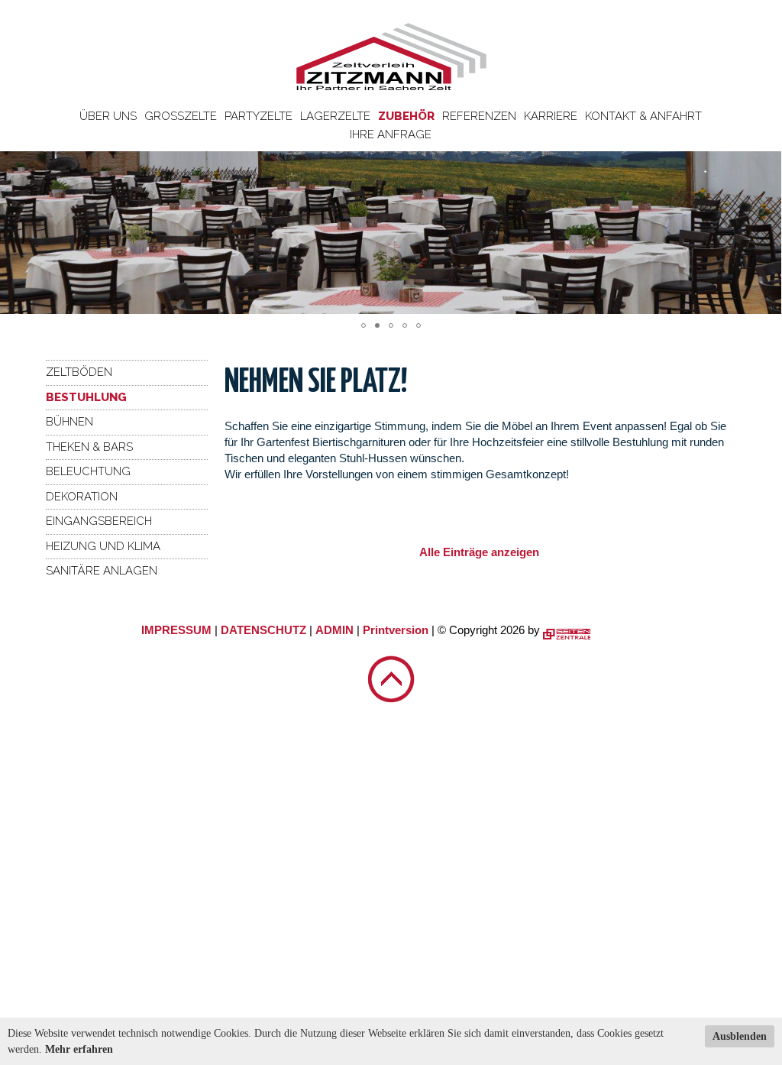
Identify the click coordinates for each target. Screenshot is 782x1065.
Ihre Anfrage (390, 134)
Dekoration (82, 496)
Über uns (108, 116)
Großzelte (180, 116)
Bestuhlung (86, 397)
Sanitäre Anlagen (101, 571)
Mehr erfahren (79, 1049)
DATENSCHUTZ (263, 629)
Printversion (395, 629)
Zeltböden (79, 372)
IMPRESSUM (176, 629)
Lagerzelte (335, 116)
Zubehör (406, 116)
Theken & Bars (89, 447)
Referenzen (479, 116)
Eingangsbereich (99, 521)
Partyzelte (258, 116)
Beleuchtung (88, 471)
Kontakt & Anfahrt (643, 116)
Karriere (550, 116)
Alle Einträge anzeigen (479, 551)
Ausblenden (740, 1036)
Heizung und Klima (103, 546)
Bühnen (69, 422)
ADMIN (334, 629)
